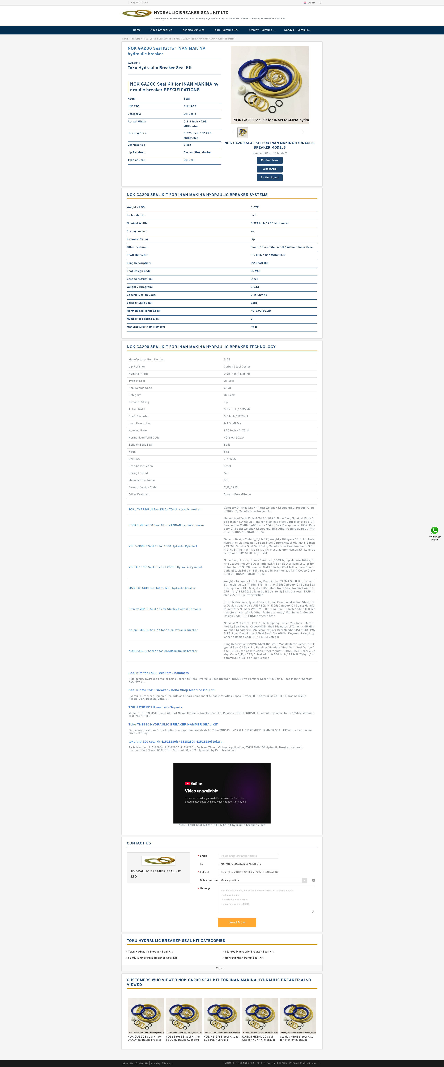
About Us (127, 1063)
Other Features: (137, 247)
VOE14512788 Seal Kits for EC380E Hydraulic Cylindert (165, 567)
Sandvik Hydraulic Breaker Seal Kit (299, 30)
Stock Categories (161, 30)
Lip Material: (136, 145)
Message (204, 888)
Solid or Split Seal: (139, 303)
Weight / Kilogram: (140, 287)
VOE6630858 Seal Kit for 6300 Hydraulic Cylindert (163, 546)
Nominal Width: (137, 223)
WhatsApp (269, 169)
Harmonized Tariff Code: (144, 311)
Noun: (131, 99)
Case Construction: (139, 279)
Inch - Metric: (136, 215)
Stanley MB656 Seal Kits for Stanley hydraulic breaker (165, 609)
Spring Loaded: (137, 231)
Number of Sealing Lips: (143, 319)
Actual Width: (137, 121)
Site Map (155, 1063)
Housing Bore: (137, 133)
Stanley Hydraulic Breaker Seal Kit (264, 30)
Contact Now (269, 160)
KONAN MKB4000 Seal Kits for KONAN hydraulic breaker (167, 525)
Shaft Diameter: (138, 255)
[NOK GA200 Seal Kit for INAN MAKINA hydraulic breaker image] (270, 85)
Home (137, 30)
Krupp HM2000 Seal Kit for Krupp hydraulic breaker (163, 630)
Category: (134, 114)
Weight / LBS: (136, 207)
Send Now (237, 922)
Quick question (209, 880)
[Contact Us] (435, 533)
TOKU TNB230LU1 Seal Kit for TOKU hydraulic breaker (165, 509)
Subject (204, 872)
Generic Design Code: (141, 295)
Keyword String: (138, 239)
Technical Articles (193, 30)
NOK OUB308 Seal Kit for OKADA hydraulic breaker (163, 651)
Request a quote (139, 2)
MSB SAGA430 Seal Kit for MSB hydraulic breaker (162, 588)
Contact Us (141, 1063)
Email (202, 856)
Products (135, 39)
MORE (220, 968)
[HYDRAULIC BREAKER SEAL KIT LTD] (136, 13)
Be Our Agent (270, 177)
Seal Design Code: (139, 271)
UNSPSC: (134, 106)
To (201, 864)
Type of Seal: (137, 160)
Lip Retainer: (137, 152)
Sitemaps (167, 1063)
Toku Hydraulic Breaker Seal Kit (228, 30)
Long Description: (139, 263)
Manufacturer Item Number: (146, 327)
